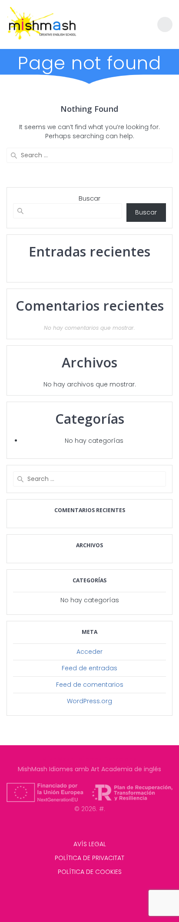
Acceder (89, 651)
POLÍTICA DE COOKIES (90, 871)
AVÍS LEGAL (89, 844)
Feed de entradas (89, 668)
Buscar (89, 198)
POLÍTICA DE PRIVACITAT (89, 858)
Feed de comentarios (89, 684)
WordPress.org (89, 701)
